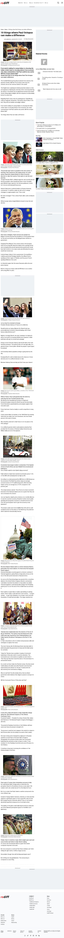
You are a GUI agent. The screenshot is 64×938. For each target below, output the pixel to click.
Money (30, 2)
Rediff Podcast (50, 913)
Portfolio (2, 924)
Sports (48, 903)
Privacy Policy (14, 931)
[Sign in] (62, 3)
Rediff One (31, 900)
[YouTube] (36, 935)
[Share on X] (27, 935)
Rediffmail (31, 898)
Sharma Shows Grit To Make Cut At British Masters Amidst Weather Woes (48, 131)
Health (12, 916)
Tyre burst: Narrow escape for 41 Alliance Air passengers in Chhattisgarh (49, 125)
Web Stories (40, 150)
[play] (49, 156)
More (46, 2)
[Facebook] (30, 935)
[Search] (58, 3)
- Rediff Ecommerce (33, 903)
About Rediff (2, 931)
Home (19, 2)
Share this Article (29, 39)
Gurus (41, 2)
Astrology (49, 911)
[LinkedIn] (39, 935)
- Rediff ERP (31, 909)
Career (12, 920)
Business (49, 900)
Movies (48, 901)
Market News (3, 920)
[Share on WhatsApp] (25, 935)
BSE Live (2, 916)
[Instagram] (33, 935)
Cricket (48, 905)
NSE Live (2, 918)
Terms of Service (22, 931)
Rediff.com (49, 931)
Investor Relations (31, 931)
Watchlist (3, 922)
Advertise (9, 931)
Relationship (14, 922)
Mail (22, 2)
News (25, 2)
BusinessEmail (36, 2)
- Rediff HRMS (32, 905)
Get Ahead (49, 907)
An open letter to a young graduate (46, 128)
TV (42, 2)
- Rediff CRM (31, 907)
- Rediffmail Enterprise (34, 901)
